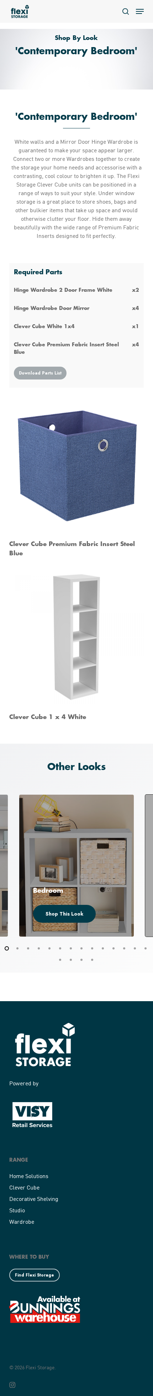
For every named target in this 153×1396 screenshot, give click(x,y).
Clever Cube (24, 1187)
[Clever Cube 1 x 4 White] (76, 646)
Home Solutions (28, 1175)
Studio (17, 1210)
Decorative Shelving (33, 1198)
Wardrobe (21, 1221)
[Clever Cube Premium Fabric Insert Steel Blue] (76, 477)
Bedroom (48, 890)
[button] (140, 11)
